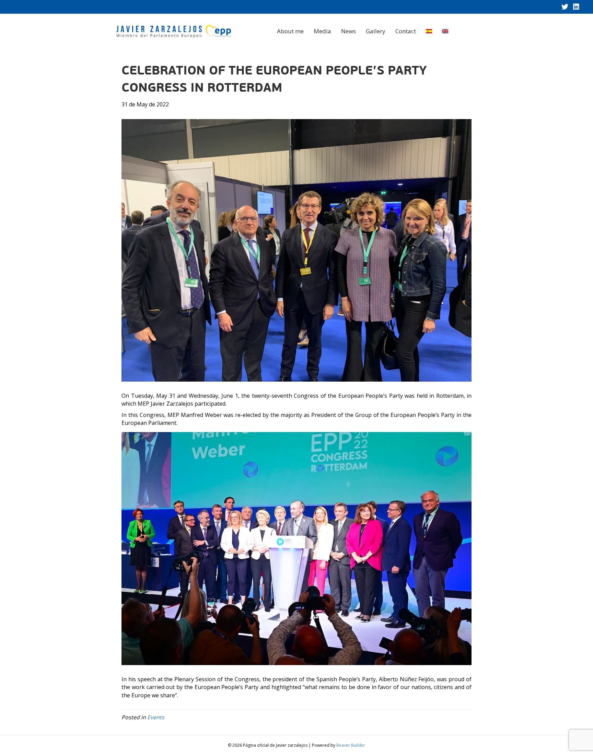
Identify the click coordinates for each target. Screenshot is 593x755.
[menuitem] (429, 31)
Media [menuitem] (322, 31)
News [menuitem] (348, 31)
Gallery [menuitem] (375, 31)
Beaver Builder (350, 745)
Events (155, 717)
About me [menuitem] (290, 31)
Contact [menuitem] (405, 31)
